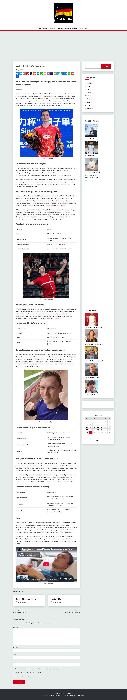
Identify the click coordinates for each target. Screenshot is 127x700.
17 (87, 430)
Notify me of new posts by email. (25, 677)
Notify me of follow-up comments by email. (28, 672)
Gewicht (89, 99)
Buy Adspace (43, 28)
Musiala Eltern (57, 599)
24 (87, 433)
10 (87, 427)
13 (98, 427)
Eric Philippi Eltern (90, 311)
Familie (89, 92)
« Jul (97, 440)
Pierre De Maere (90, 394)
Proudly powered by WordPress (52, 695)
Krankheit (90, 102)
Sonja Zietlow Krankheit (92, 177)
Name (15, 647)
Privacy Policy (83, 28)
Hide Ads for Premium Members (67, 28)
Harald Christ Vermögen (26, 599)
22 (105, 430)
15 (105, 427)
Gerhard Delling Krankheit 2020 (94, 361)
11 (90, 427)
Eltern (88, 89)
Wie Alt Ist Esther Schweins (93, 344)
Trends (89, 105)
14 (102, 427)
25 (90, 433)
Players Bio (62, 205)
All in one (89, 83)
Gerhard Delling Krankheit (93, 377)
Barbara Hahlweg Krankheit (93, 327)
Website (15, 662)
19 (94, 430)
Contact (52, 28)
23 (109, 430)
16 (109, 427)
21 (102, 430)
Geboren (89, 96)
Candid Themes (81, 695)
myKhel (58, 318)
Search (106, 66)
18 (90, 430)
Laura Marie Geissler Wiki (93, 172)
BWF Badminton (52, 205)
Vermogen (90, 108)
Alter (88, 86)
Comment (16, 627)
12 (94, 427)
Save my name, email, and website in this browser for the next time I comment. (39, 669)
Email (15, 654)
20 (98, 430)
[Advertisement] (63, 43)
